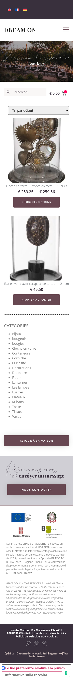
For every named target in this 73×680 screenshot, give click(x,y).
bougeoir (19, 338)
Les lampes (20, 387)
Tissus (17, 411)
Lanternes (20, 382)
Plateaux (18, 397)
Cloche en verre (24, 348)
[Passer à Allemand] (25, 9)
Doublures (20, 373)
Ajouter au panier (36, 299)
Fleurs (16, 377)
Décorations (21, 368)
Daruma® (23, 653)
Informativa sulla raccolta (26, 675)
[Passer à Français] (17, 9)
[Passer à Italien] (9, 9)
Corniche (19, 358)
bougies (18, 343)
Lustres (18, 392)
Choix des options (36, 202)
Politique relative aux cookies (36, 636)
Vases (16, 416)
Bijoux (16, 334)
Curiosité (19, 363)
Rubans (18, 402)
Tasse (16, 407)
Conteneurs (21, 353)
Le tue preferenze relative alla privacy (35, 668)
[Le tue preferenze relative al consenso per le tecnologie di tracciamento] (66, 673)
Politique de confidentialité (44, 633)
